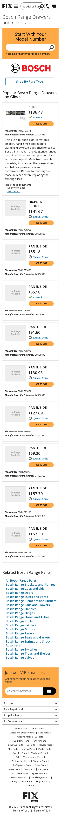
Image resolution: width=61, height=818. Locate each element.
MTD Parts (13, 748)
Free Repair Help (13, 709)
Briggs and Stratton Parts (22, 732)
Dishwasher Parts (21, 761)
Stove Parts (14, 769)
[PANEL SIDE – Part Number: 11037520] (15, 414)
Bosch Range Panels (20, 633)
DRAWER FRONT (35, 204)
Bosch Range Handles (21, 609)
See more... (13, 191)
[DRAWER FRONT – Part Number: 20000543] (15, 208)
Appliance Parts (39, 773)
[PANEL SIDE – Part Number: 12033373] (15, 494)
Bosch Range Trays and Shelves (28, 653)
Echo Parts (43, 732)
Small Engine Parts (40, 777)
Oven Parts (29, 769)
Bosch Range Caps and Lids (25, 589)
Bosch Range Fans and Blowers (28, 605)
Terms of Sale (42, 810)
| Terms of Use (19, 810)
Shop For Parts (12, 715)
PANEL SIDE (38, 246)
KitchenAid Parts (15, 744)
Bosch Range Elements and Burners (31, 601)
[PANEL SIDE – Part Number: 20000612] (15, 333)
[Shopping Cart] (53, 6)
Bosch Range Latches (21, 625)
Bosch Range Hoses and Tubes (27, 617)
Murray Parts (28, 748)
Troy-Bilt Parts (20, 752)
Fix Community (12, 721)
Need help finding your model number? (28, 53)
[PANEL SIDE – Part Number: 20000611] (15, 293)
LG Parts (31, 744)
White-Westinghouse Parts (29, 757)
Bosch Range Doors (19, 593)
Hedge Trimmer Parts (22, 781)
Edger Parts (41, 781)
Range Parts (44, 769)
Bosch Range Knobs (20, 621)
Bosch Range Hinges (20, 613)
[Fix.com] (7, 6)
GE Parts (38, 736)
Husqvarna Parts (21, 740)
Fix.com (8, 703)
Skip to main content (30, 6)
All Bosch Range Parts (21, 580)
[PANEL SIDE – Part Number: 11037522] (15, 454)
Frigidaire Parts (23, 736)
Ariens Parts (38, 728)
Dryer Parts (40, 765)
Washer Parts (40, 761)
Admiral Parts (21, 728)
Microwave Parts (20, 773)
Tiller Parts (30, 785)
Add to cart (41, 123)
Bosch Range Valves (20, 657)
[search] (51, 47)
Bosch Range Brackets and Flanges (30, 584)
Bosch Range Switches (21, 649)
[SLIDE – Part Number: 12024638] (15, 113)
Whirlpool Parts (38, 752)
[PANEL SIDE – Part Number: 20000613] (15, 373)
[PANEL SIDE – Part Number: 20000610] (15, 252)
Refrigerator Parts (22, 765)
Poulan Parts (44, 748)
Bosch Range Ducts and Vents (27, 597)
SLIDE (33, 107)
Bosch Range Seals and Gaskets (28, 637)
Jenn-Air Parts (39, 740)
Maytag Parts (45, 744)
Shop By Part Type (29, 81)
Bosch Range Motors (20, 629)
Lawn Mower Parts (18, 777)
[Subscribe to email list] (49, 691)
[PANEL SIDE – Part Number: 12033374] (15, 535)
